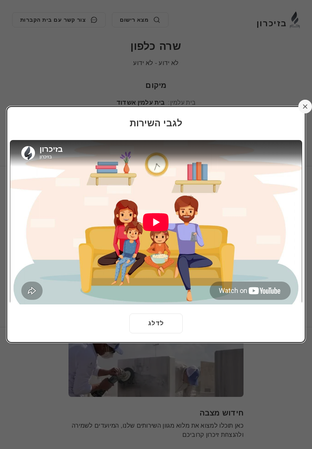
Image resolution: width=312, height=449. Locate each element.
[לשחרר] (305, 106)
